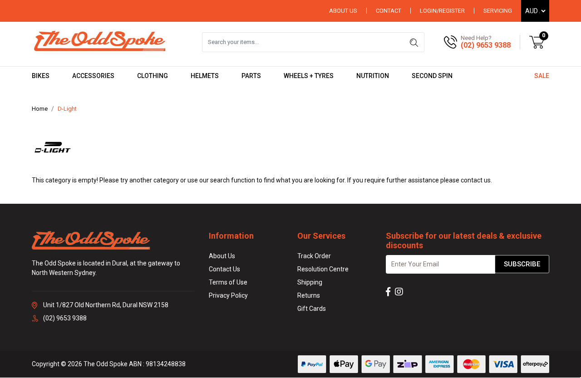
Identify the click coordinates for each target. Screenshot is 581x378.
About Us (343, 11)
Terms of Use (228, 282)
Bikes (40, 75)
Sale (541, 75)
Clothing (152, 75)
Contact (388, 11)
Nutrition (372, 75)
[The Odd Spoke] (100, 41)
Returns (308, 295)
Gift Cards (311, 308)
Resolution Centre (323, 269)
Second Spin (432, 75)
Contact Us (224, 269)
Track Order (314, 256)
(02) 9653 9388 (486, 45)
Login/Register (442, 11)
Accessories (93, 75)
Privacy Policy (228, 295)
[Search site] (414, 42)
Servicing (497, 11)
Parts (251, 75)
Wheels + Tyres (309, 75)
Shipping (309, 282)
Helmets (205, 75)
